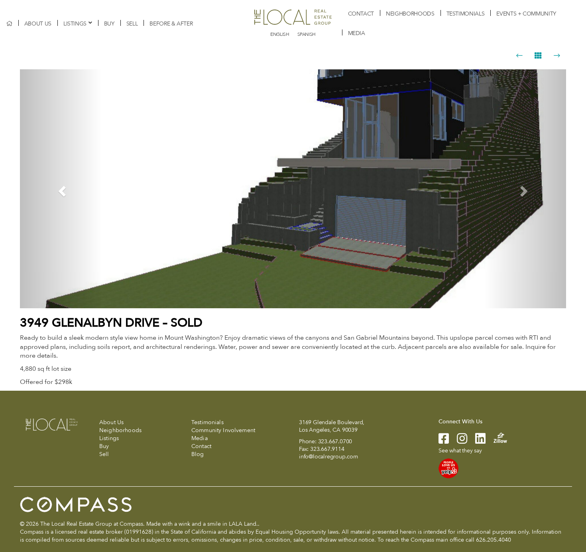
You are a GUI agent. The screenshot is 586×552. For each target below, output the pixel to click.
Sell (132, 23)
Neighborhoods (410, 14)
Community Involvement (223, 430)
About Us (37, 23)
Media (356, 33)
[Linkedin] (476, 441)
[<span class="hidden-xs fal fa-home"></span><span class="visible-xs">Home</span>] (9, 23)
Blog (197, 454)
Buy (109, 23)
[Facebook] (444, 441)
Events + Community (526, 14)
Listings (75, 23)
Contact (361, 14)
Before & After (171, 23)
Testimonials (465, 14)
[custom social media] (496, 437)
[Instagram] (458, 441)
